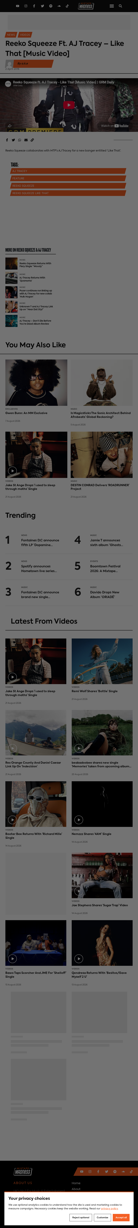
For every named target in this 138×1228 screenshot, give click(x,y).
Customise (102, 1218)
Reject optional (80, 1218)
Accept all (121, 1218)
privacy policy (109, 1209)
